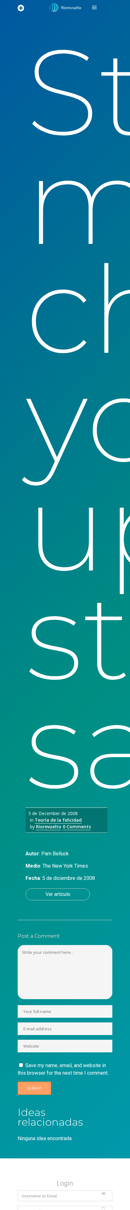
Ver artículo (57, 894)
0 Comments (77, 827)
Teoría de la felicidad (58, 820)
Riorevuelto (48, 827)
